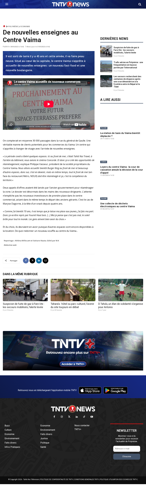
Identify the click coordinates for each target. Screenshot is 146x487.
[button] (139, 4)
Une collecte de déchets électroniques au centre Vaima (117, 205)
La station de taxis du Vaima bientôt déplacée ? (120, 134)
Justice (103, 162)
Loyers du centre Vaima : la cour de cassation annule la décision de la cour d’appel (121, 169)
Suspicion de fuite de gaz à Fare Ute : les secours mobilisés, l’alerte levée (126, 50)
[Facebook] (26, 260)
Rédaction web (10, 245)
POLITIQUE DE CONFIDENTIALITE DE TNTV (56, 479)
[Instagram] (62, 417)
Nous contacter (82, 425)
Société (104, 128)
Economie (25, 26)
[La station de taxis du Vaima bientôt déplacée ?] (121, 120)
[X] (32, 260)
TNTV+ (77, 429)
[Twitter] (69, 417)
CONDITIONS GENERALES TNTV (86, 479)
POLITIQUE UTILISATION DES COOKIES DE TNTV (118, 479)
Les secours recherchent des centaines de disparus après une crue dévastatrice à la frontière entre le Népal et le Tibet (127, 81)
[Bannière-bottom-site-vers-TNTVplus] (73, 369)
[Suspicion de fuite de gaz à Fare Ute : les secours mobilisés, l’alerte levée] (106, 51)
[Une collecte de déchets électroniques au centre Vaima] (121, 190)
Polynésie (13, 26)
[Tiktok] (84, 417)
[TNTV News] (73, 409)
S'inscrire (126, 456)
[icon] (4, 26)
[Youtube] (92, 417)
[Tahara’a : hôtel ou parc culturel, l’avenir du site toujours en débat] (73, 290)
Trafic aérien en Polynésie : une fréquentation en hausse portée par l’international (128, 65)
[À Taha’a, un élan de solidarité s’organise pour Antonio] (120, 290)
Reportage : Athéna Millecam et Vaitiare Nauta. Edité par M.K (31, 240)
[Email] (45, 260)
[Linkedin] (39, 260)
